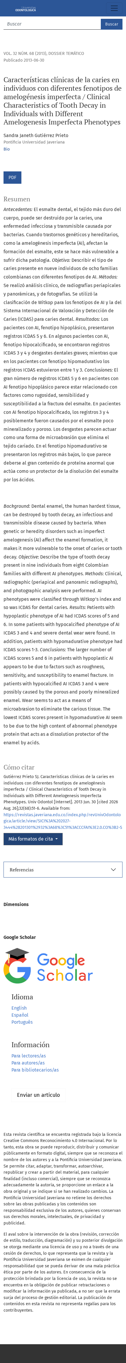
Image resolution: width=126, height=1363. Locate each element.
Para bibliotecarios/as (35, 1070)
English (19, 1008)
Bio (7, 149)
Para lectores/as (28, 1056)
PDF (12, 177)
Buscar (111, 24)
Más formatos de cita (31, 839)
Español (19, 1015)
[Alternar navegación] (114, 8)
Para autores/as (28, 1063)
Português (22, 1022)
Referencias (22, 869)
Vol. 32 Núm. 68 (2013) (25, 53)
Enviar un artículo (38, 1095)
